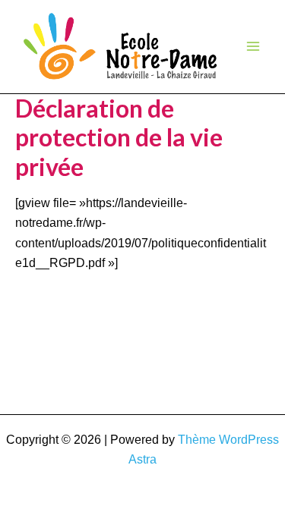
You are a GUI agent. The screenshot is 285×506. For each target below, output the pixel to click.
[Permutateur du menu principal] (253, 46)
